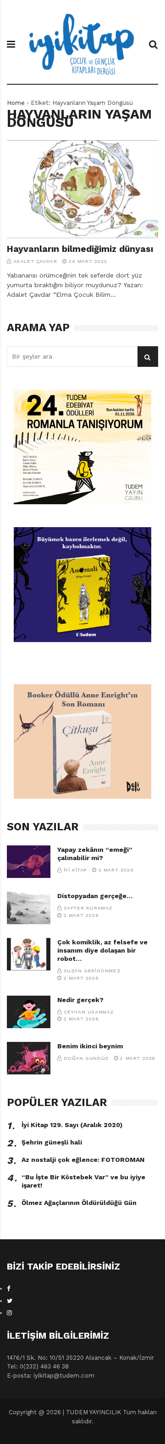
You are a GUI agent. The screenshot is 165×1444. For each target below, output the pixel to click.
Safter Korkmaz (88, 908)
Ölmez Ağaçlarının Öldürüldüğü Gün (79, 1202)
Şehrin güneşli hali (52, 1142)
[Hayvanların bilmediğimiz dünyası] (82, 189)
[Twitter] (9, 1300)
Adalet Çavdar (35, 261)
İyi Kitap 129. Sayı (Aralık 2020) (72, 1124)
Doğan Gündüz (86, 1058)
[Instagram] (9, 1312)
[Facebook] (9, 1288)
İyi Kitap (75, 870)
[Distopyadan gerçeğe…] (28, 908)
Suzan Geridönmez (92, 971)
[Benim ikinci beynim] (28, 1058)
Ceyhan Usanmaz (89, 1012)
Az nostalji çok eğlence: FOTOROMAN (83, 1159)
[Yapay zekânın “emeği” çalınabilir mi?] (28, 861)
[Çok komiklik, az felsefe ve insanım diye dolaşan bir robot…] (28, 954)
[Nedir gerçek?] (28, 1012)
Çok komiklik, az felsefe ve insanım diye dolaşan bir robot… (102, 950)
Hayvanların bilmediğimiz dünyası (80, 249)
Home (16, 102)
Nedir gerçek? (80, 999)
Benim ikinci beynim (90, 1046)
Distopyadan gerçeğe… (94, 895)
